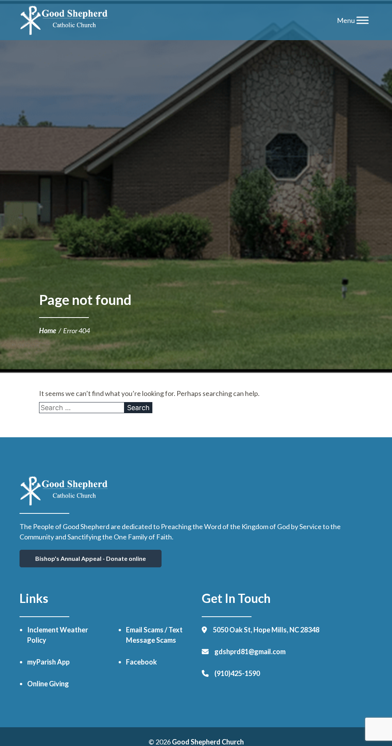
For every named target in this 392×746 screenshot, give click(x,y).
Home (47, 330)
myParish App (48, 662)
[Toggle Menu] (362, 20)
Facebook (141, 662)
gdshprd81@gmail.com (250, 651)
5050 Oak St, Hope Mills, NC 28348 (266, 629)
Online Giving (48, 683)
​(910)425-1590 (237, 673)
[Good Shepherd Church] (64, 20)
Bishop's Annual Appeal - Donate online (90, 558)
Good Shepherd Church (208, 742)
